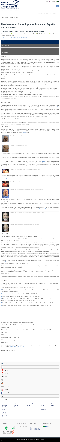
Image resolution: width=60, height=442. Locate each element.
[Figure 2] (5, 148)
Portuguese (54, 1)
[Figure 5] (5, 193)
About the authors (5, 45)
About (3, 404)
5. (1, 296)
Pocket (6, 389)
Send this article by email (10, 379)
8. (1, 305)
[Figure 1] (5, 138)
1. (1, 283)
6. (1, 298)
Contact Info (5, 416)
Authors (15, 404)
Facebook (7, 392)
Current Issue (42, 406)
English (47, 1)
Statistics (4, 49)
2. (1, 287)
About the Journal (4, 406)
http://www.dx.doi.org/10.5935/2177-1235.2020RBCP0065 (14, 37)
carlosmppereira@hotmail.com (17, 346)
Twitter (5, 396)
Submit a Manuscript (16, 406)
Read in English (8, 367)
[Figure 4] (5, 183)
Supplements (43, 409)
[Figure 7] (5, 227)
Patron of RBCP (5, 415)
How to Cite (7, 383)
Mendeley (7, 386)
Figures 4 (7, 178)
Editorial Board (5, 411)
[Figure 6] (5, 216)
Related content (5, 52)
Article (3, 40)
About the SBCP (4, 408)
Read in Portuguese (8, 363)
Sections (4, 412)
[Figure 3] (5, 171)
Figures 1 (24, 132)
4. (1, 293)
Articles (42, 404)
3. (1, 289)
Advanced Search (53, 404)
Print (6, 376)
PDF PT (6, 370)
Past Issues (43, 408)
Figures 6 (41, 208)
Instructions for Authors (30, 404)
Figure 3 (44, 161)
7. (1, 302)
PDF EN (6, 373)
